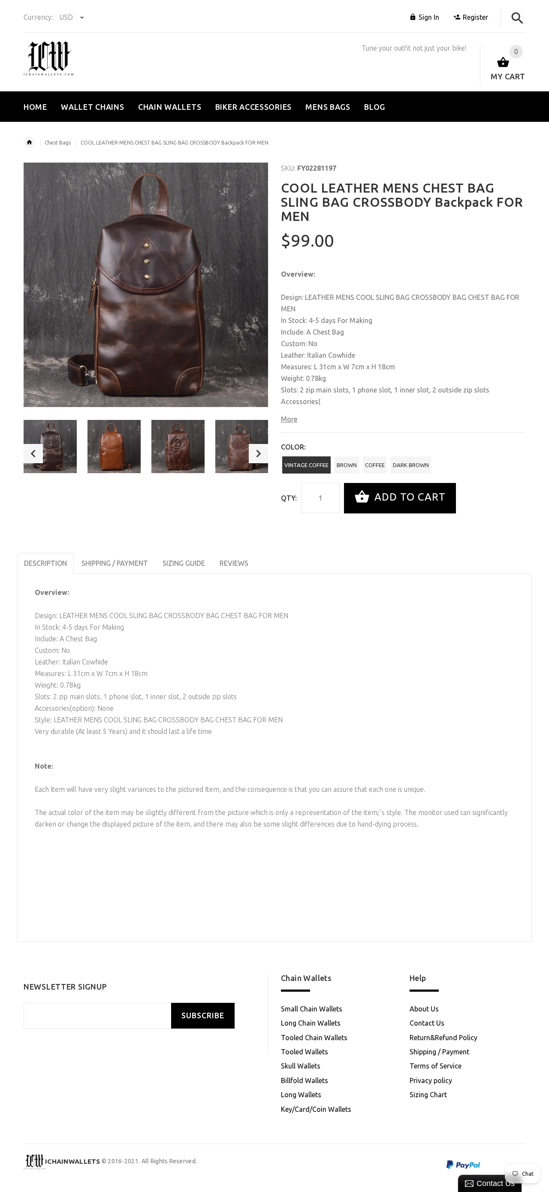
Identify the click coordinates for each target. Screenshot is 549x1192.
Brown (347, 465)
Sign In (429, 17)
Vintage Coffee (306, 465)
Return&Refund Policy (443, 1037)
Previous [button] (33, 453)
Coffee (375, 465)
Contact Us (427, 1023)
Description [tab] (45, 563)
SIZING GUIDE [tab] (184, 563)
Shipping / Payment (439, 1052)
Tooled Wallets (304, 1052)
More (289, 419)
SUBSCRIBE (202, 1015)
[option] (50, 446)
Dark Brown (411, 465)
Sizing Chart (428, 1094)
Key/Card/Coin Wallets (316, 1109)
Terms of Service (436, 1066)
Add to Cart (408, 497)
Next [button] (258, 453)
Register (475, 17)
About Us (424, 1009)
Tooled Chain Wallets (314, 1037)
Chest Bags (58, 142)
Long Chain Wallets (311, 1023)
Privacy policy (431, 1080)
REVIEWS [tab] (234, 563)
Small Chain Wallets (311, 1009)
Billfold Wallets (304, 1080)
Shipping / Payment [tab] (114, 563)
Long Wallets (301, 1094)
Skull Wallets (300, 1066)
